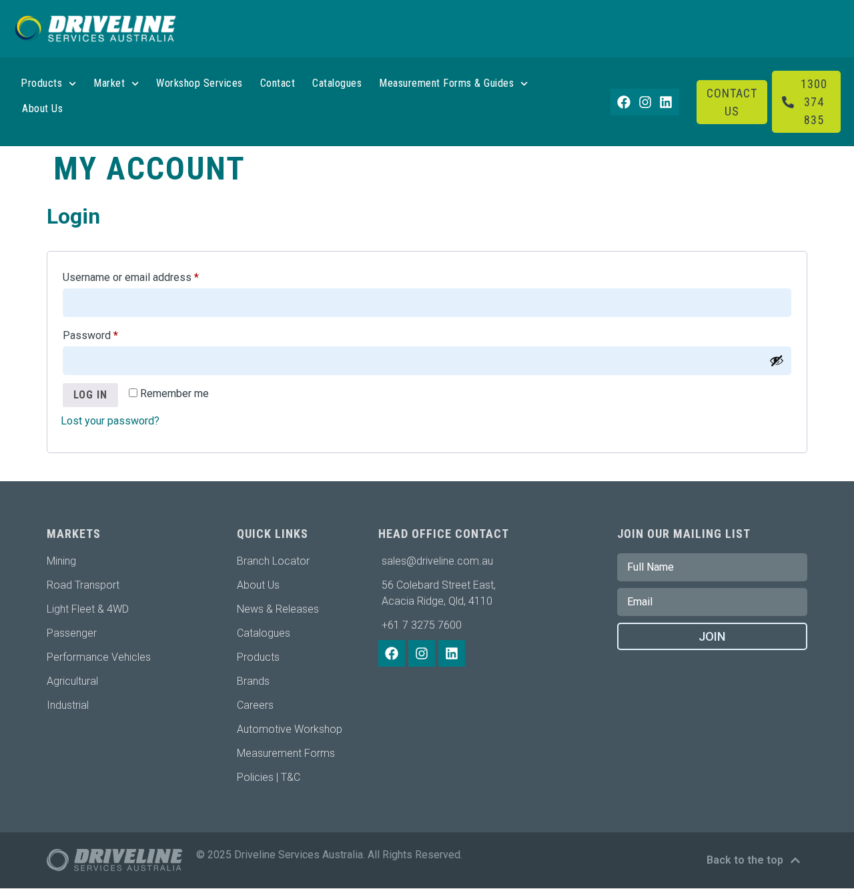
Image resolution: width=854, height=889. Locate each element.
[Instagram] (645, 102)
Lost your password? (110, 420)
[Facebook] (623, 102)
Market (109, 83)
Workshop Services (199, 83)
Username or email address (151, 275)
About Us (42, 108)
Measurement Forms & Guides (446, 83)
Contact (278, 83)
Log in (90, 394)
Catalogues (337, 83)
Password (111, 333)
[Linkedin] (666, 102)
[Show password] (776, 360)
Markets (74, 534)
